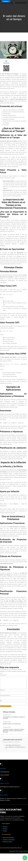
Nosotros (5, 826)
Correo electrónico (5, 695)
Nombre (2, 690)
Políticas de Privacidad (8, 837)
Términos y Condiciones (9, 839)
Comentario (3, 675)
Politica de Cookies (7, 841)
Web (1, 700)
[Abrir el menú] (14, 3)
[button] (25, 858)
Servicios (5, 828)
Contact (5, 830)
